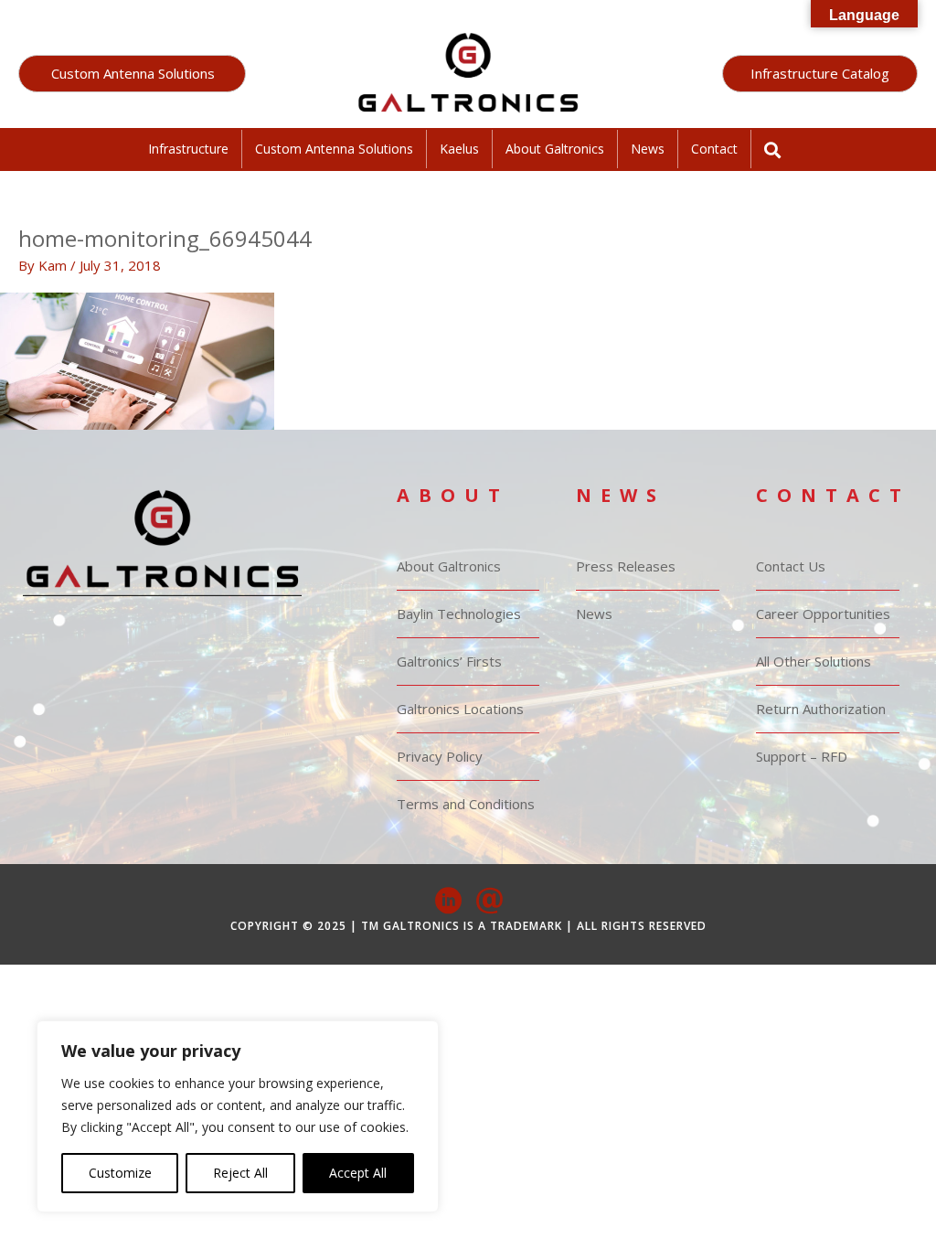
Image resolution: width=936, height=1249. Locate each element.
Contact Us (790, 566)
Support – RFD (801, 756)
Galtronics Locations (460, 708)
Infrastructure (188, 148)
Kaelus (459, 148)
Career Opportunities (823, 613)
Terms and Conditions (466, 804)
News (648, 148)
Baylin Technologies (459, 613)
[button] (132, 73)
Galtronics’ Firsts (449, 661)
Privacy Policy (440, 756)
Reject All (240, 1172)
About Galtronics (554, 148)
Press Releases (625, 566)
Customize (120, 1172)
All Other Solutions (813, 661)
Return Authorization (821, 708)
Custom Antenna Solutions (334, 148)
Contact (714, 148)
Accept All (358, 1172)
